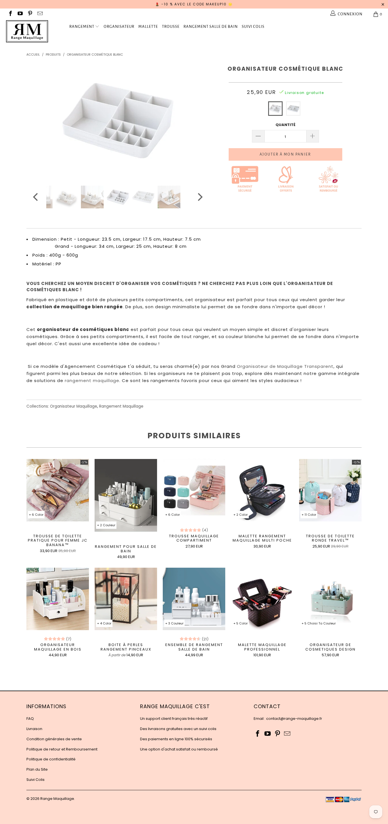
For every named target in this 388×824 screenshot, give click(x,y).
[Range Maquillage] (34, 31)
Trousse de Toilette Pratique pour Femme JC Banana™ (57, 490)
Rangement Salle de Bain (210, 26)
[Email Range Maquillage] (40, 14)
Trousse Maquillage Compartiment (194, 490)
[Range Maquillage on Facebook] (10, 14)
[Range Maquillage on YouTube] (20, 14)
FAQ (30, 718)
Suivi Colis (253, 26)
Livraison (34, 728)
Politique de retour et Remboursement (61, 749)
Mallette (148, 26)
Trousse (171, 26)
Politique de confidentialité (51, 759)
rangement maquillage (92, 380)
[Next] (199, 120)
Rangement (81, 26)
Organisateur (119, 26)
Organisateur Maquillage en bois (57, 599)
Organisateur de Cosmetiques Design (330, 599)
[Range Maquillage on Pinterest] (30, 14)
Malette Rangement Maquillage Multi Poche (262, 490)
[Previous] (36, 120)
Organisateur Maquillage (73, 406)
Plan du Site (37, 769)
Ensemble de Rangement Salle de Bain (194, 599)
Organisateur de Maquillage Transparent (285, 366)
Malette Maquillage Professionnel (262, 599)
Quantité (285, 124)
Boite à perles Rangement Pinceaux (126, 599)
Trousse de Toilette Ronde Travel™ (330, 490)
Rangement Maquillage (121, 406)
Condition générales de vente (54, 739)
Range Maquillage (57, 798)
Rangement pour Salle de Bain (126, 495)
